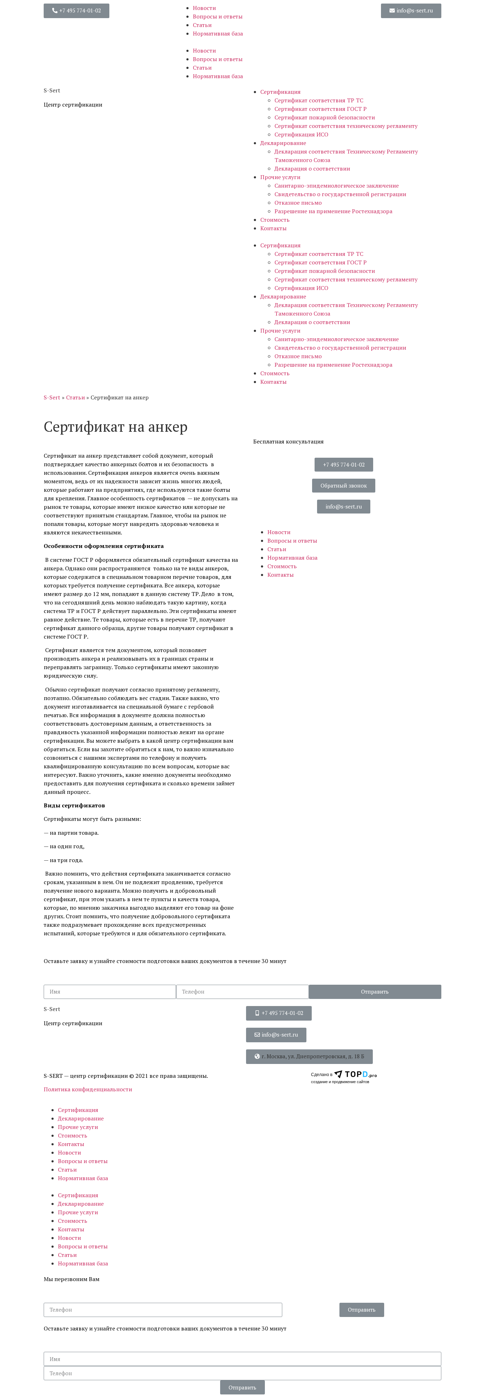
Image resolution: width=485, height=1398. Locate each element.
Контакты (273, 228)
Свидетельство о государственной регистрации (340, 194)
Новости (204, 8)
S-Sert (52, 397)
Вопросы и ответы (218, 16)
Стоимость (275, 220)
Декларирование (283, 143)
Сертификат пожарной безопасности (324, 117)
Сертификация (280, 92)
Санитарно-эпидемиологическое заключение (336, 185)
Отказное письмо (298, 202)
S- (52, 90)
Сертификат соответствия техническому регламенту (346, 126)
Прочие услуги (280, 177)
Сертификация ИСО (301, 134)
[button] (76, 11)
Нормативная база (218, 33)
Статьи (202, 25)
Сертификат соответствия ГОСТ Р (320, 109)
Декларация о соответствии (312, 168)
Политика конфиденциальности (88, 1089)
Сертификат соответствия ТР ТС (318, 100)
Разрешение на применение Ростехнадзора (333, 211)
